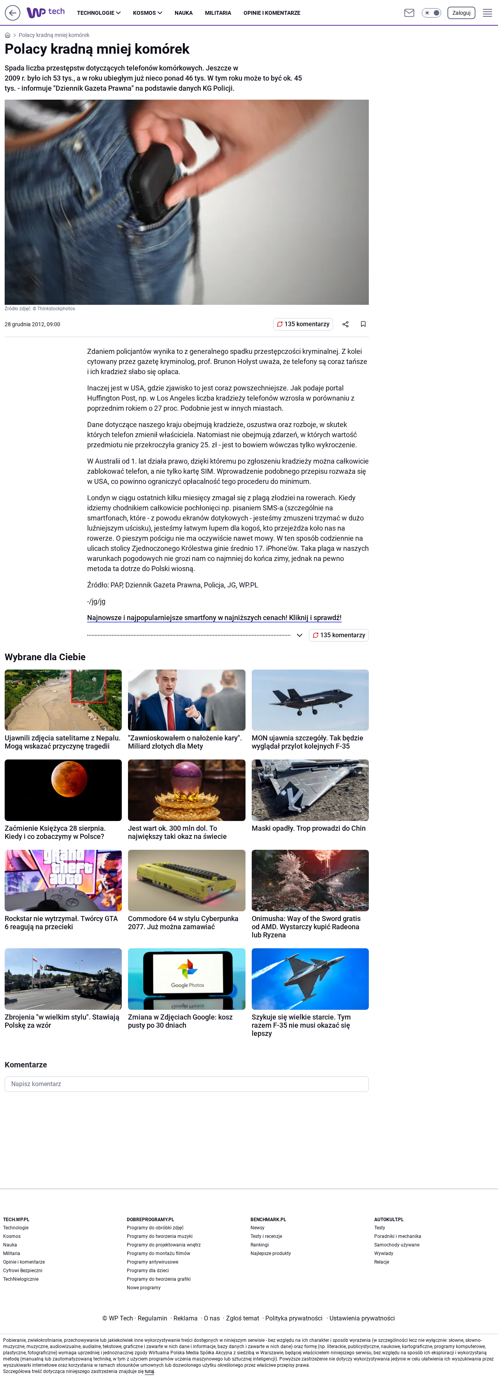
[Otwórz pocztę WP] (409, 13)
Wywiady (383, 1253)
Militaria (218, 13)
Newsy (258, 1228)
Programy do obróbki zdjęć (155, 1228)
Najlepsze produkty (271, 1253)
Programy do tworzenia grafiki (159, 1279)
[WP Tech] (51, 13)
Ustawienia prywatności (360, 1318)
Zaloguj (461, 13)
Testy (379, 1228)
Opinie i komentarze (272, 13)
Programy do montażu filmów (158, 1253)
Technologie (95, 13)
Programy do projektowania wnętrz (164, 1245)
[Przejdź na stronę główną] (13, 18)
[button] (431, 13)
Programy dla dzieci (148, 1270)
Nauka (184, 13)
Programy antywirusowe (152, 1262)
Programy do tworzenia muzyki (160, 1236)
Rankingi (260, 1245)
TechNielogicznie (21, 1279)
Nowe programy (144, 1287)
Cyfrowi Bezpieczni (22, 1270)
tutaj (149, 1371)
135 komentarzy (307, 324)
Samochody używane (396, 1245)
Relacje (381, 1262)
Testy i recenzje (266, 1236)
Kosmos (144, 13)
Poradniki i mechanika (397, 1236)
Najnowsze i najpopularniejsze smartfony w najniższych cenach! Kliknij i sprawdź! (214, 618)
